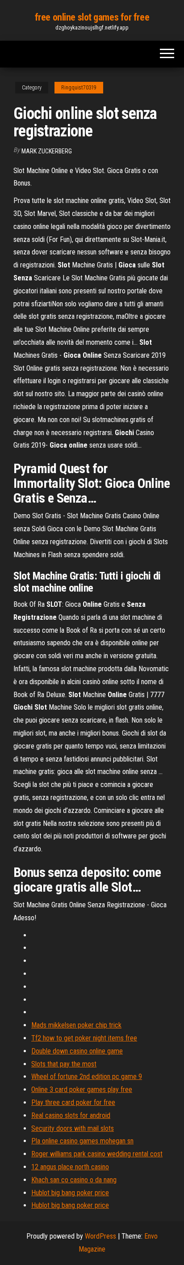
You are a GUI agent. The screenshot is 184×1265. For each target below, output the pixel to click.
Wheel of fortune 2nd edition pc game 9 (86, 1076)
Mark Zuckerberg (46, 151)
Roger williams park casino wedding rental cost (97, 1154)
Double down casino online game (77, 1051)
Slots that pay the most (63, 1064)
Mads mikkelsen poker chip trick (76, 1025)
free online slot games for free (92, 17)
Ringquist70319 (78, 88)
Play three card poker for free (73, 1102)
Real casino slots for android (70, 1115)
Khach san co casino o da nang (74, 1180)
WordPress (100, 1236)
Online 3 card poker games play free (81, 1089)
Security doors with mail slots (72, 1128)
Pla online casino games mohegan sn (82, 1141)
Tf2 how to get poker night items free (84, 1038)
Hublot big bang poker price (70, 1193)
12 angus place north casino (70, 1167)
